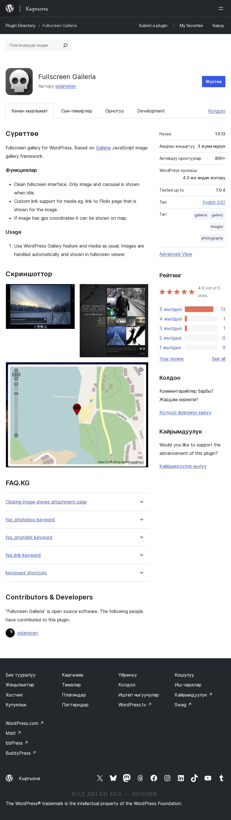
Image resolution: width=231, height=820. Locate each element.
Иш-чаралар (188, 685)
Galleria (103, 147)
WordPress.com (25, 723)
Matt (13, 733)
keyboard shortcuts (26, 573)
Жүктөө (214, 81)
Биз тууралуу (20, 675)
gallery (217, 215)
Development (151, 111)
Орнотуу (114, 111)
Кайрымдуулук (194, 695)
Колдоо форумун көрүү (185, 412)
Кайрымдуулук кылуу (182, 466)
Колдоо (216, 111)
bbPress (17, 743)
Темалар (71, 685)
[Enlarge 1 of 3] (67, 291)
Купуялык (16, 704)
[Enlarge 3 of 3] (141, 369)
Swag (183, 704)
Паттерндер (75, 704)
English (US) (214, 202)
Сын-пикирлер (76, 111)
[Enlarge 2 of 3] (141, 291)
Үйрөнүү (127, 675)
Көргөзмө (72, 675)
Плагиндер (74, 695)
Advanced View (175, 254)
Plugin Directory (20, 25)
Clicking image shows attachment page (46, 502)
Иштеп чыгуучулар (138, 695)
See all (218, 358)
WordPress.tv (135, 704)
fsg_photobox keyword (30, 519)
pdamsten (65, 86)
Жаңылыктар (20, 685)
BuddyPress (21, 753)
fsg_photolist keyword (29, 537)
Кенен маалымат (30, 111)
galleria (201, 215)
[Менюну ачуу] (222, 8)
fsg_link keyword (23, 555)
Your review (171, 358)
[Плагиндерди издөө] (65, 45)
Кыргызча (29, 778)
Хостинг (14, 695)
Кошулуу (184, 675)
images (217, 226)
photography (212, 238)
